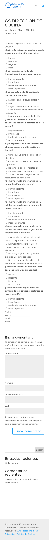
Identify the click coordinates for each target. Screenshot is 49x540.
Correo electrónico (15, 394)
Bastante (12, 61)
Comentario (11, 353)
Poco (10, 68)
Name (8, 312)
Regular (12, 64)
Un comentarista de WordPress (20, 479)
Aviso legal (22, 531)
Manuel (12, 30)
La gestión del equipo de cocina (23, 106)
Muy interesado (16, 130)
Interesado (13, 134)
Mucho (11, 58)
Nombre (9, 383)
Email (7, 318)
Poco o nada (14, 284)
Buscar (39, 450)
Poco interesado (16, 140)
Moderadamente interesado (22, 137)
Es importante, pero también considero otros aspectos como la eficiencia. (21, 247)
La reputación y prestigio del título (25, 116)
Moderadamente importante (22, 85)
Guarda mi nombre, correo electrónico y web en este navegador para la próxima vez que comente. (23, 420)
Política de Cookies (26, 534)
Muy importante (16, 79)
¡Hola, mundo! (11, 463)
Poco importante (16, 89)
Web (7, 406)
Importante (14, 82)
